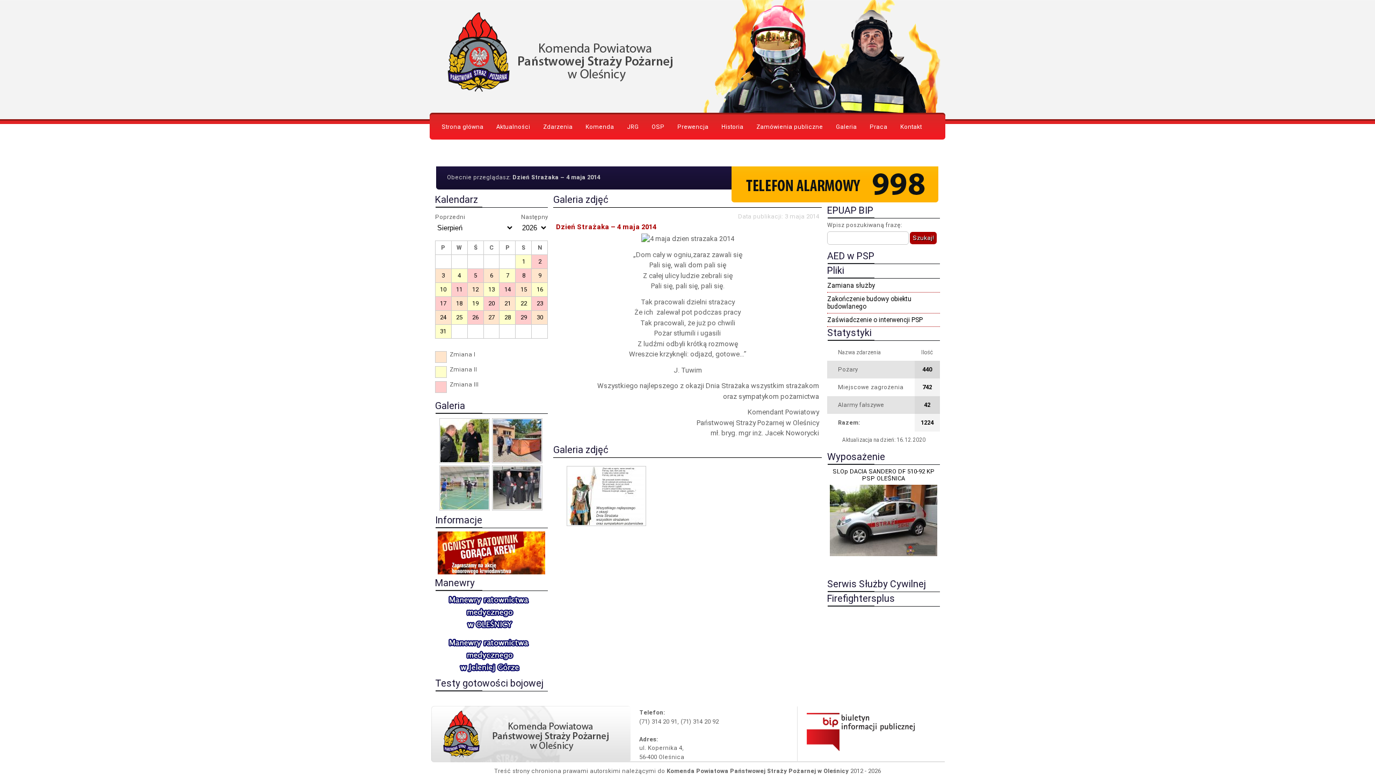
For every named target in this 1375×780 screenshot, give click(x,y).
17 (443, 303)
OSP (658, 126)
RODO (450, 153)
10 (443, 289)
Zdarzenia (558, 126)
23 (540, 303)
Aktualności (513, 126)
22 (523, 303)
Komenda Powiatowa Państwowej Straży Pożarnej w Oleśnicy (687, 56)
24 (443, 317)
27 (491, 317)
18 (459, 303)
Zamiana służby (851, 285)
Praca (878, 126)
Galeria (846, 126)
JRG (633, 126)
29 (523, 317)
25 (459, 317)
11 (459, 289)
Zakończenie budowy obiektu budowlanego (869, 302)
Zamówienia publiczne (789, 126)
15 (523, 289)
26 (475, 317)
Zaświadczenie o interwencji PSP (875, 320)
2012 (856, 771)
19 (475, 303)
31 (443, 331)
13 (491, 289)
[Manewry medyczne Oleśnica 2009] (464, 440)
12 (475, 289)
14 (507, 289)
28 (507, 317)
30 (540, 317)
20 (491, 303)
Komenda (599, 126)
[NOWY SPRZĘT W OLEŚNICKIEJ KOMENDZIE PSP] (517, 440)
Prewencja (692, 126)
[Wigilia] (517, 488)
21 (507, 303)
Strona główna (462, 126)
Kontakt (911, 126)
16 (540, 289)
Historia (732, 126)
